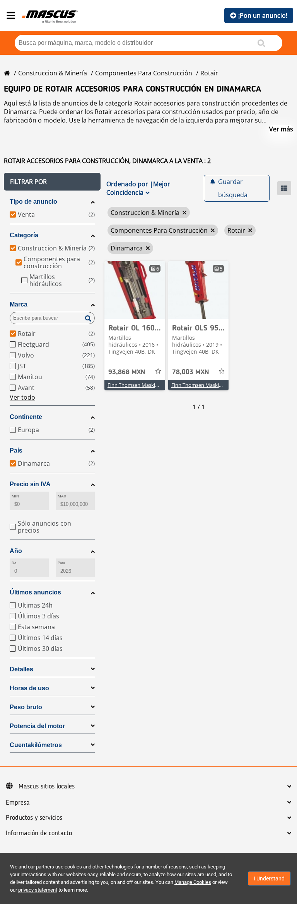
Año (16, 551)
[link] (134, 290)
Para (61, 563)
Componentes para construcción (143, 73)
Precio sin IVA (30, 484)
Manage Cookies (192, 882)
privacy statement (37, 890)
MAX (62, 496)
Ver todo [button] (22, 397)
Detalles (21, 669)
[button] (52, 182)
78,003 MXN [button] (190, 372)
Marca (18, 304)
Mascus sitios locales (47, 786)
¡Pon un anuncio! (262, 15)
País (16, 450)
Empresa (18, 802)
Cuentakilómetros (36, 745)
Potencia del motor (37, 726)
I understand (269, 878)
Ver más (281, 129)
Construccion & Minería (52, 73)
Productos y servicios (34, 817)
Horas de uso (29, 688)
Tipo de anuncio (33, 201)
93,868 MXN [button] (126, 372)
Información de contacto (39, 833)
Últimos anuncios (35, 592)
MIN (15, 496)
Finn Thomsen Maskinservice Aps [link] (146, 384)
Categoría (24, 235)
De (14, 563)
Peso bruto (26, 707)
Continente (26, 417)
